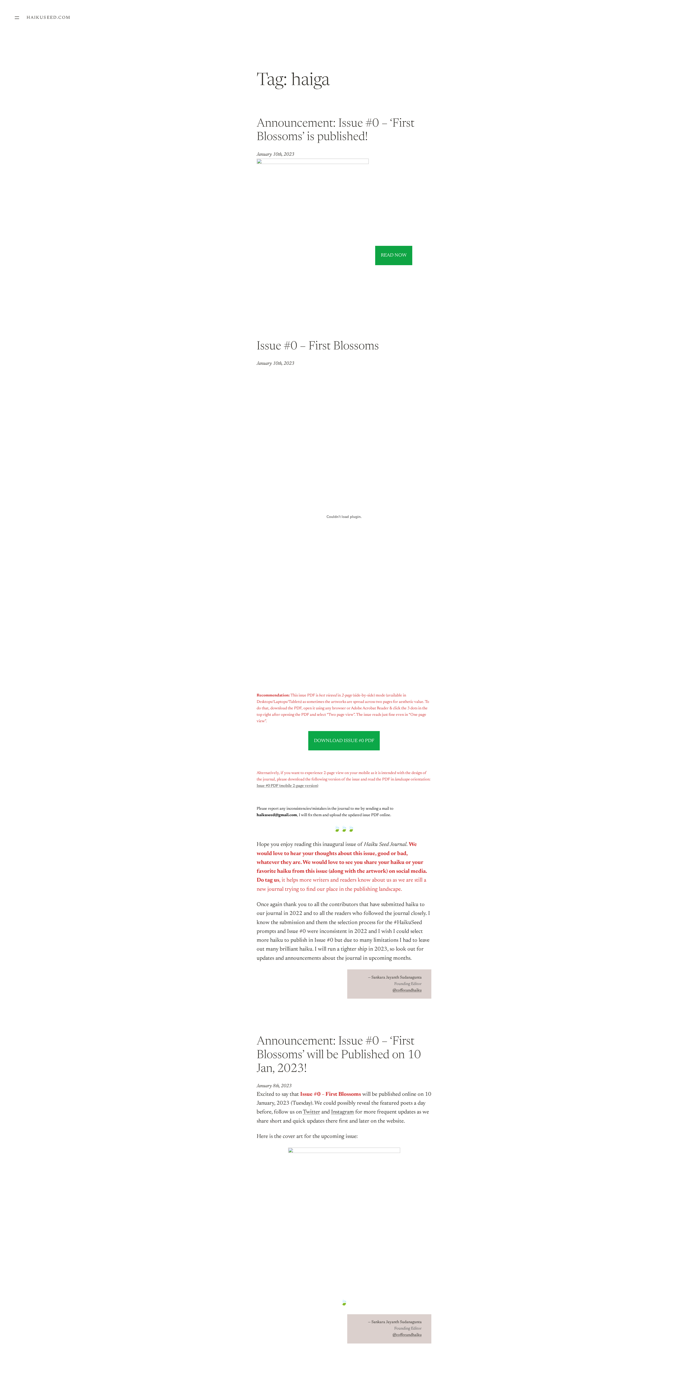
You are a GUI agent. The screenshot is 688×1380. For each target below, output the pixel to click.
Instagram (342, 1112)
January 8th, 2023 (274, 1086)
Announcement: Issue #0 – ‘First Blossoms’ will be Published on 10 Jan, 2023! (339, 1055)
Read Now (394, 255)
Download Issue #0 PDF (344, 741)
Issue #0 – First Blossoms (318, 347)
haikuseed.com (48, 18)
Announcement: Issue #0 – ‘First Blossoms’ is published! (335, 131)
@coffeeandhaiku (407, 990)
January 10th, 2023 (275, 154)
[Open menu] (17, 17)
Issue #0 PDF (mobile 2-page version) (287, 786)
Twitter (311, 1112)
